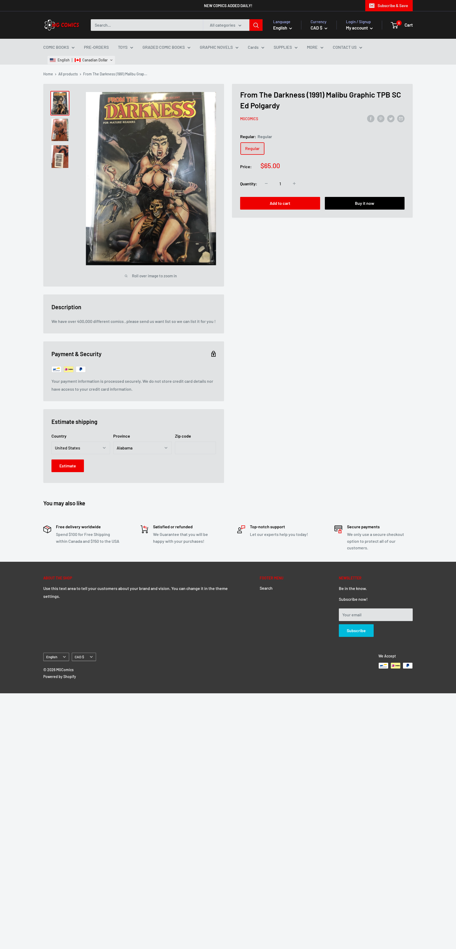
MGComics (249, 118)
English (51, 657)
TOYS (122, 47)
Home (48, 74)
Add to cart (280, 202)
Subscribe (356, 630)
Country (58, 435)
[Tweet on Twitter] (391, 118)
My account (357, 27)
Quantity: (248, 183)
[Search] (256, 25)
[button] (81, 60)
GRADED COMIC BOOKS (163, 47)
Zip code (183, 435)
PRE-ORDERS (96, 47)
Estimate (67, 465)
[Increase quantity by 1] (294, 183)
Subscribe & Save (393, 5)
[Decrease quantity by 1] (266, 183)
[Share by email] (401, 118)
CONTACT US (345, 47)
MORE (312, 47)
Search (266, 587)
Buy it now (364, 202)
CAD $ (79, 657)
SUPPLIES (283, 47)
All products (68, 74)
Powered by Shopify (59, 676)
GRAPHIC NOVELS (216, 47)
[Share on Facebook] (370, 118)
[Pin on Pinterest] (380, 118)
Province (121, 435)
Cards (253, 47)
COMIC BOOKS (56, 47)
